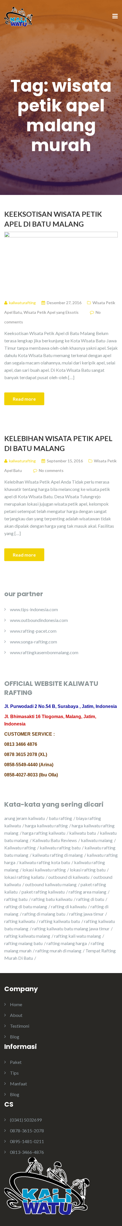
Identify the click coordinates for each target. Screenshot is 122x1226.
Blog (14, 1036)
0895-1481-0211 (27, 1141)
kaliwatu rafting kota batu (44, 862)
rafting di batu (90, 899)
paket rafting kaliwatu (43, 891)
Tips (14, 1072)
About (16, 1015)
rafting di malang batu (43, 913)
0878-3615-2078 (27, 1130)
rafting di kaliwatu (69, 906)
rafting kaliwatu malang (27, 936)
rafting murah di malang (58, 950)
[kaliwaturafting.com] (18, 16)
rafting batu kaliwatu (51, 899)
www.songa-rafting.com (33, 641)
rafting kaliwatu (19, 921)
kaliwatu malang (97, 840)
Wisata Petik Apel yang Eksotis (51, 312)
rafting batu (16, 899)
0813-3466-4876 (27, 1152)
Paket (16, 1062)
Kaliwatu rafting (20, 847)
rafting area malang (87, 891)
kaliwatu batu (82, 833)
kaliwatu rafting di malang (57, 855)
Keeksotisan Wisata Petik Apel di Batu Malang (53, 219)
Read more (24, 398)
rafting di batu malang (25, 906)
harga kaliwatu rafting (46, 825)
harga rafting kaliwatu (43, 833)
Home (16, 1004)
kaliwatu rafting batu (60, 847)
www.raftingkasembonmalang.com (44, 652)
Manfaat (18, 1083)
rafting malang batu (23, 943)
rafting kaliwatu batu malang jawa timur (71, 928)
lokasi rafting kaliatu (24, 877)
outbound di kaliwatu (68, 877)
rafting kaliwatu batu (59, 921)
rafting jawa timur (86, 913)
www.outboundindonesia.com (39, 620)
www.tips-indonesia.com (34, 609)
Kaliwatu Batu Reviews (54, 840)
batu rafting (60, 818)
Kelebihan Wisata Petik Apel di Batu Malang (58, 443)
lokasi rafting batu (88, 869)
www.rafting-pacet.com (33, 631)
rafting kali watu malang (77, 936)
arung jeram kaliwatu (24, 818)
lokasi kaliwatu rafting (44, 869)
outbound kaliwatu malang (51, 884)
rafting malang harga (67, 943)
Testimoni (19, 1026)
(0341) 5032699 (26, 1119)
